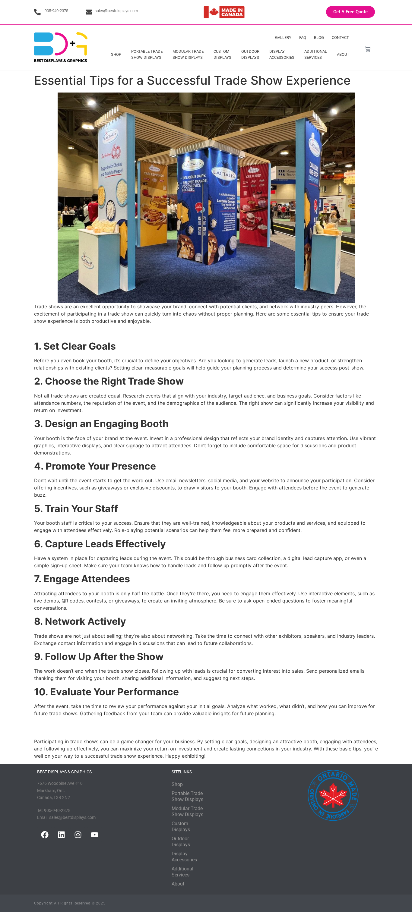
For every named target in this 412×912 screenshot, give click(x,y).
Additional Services (315, 54)
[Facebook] (44, 834)
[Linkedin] (61, 834)
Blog (319, 37)
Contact (340, 37)
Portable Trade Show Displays (147, 54)
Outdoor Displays (250, 54)
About (343, 54)
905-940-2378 (56, 10)
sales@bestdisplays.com (116, 10)
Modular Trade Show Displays (188, 54)
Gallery (283, 37)
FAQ (302, 37)
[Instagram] (77, 834)
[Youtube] (94, 834)
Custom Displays (222, 54)
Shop (116, 54)
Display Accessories (281, 54)
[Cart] (367, 49)
